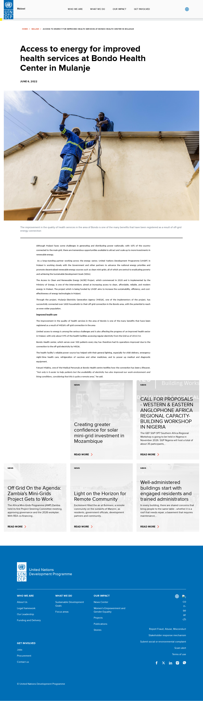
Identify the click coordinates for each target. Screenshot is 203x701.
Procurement (24, 655)
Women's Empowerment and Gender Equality (109, 610)
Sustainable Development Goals (69, 603)
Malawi (21, 8)
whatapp (184, 662)
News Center (101, 602)
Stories (97, 630)
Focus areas (62, 612)
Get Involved (142, 9)
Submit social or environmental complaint (163, 641)
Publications (100, 624)
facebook (156, 662)
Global (187, 9)
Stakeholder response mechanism (167, 635)
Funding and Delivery (29, 620)
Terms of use (179, 654)
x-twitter (163, 662)
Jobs (19, 649)
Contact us (23, 662)
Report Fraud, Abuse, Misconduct (167, 629)
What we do (97, 9)
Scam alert (180, 648)
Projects (98, 618)
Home (25, 29)
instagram (177, 662)
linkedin (170, 662)
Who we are (75, 9)
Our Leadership (25, 614)
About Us (22, 602)
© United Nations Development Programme (41, 684)
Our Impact (119, 9)
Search (193, 9)
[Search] (184, 608)
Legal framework (26, 608)
